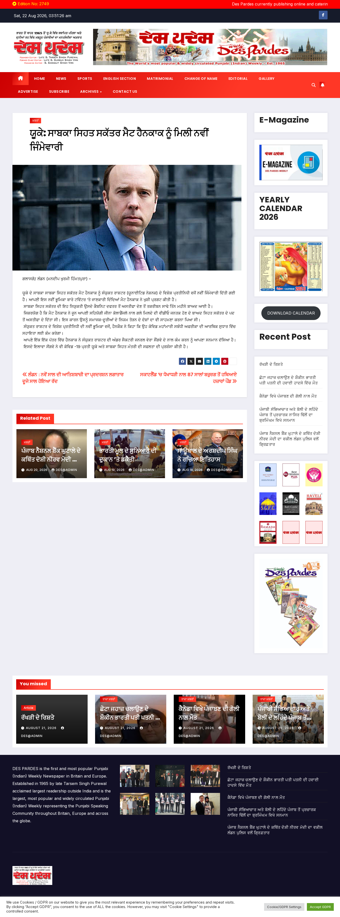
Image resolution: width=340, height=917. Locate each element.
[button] (314, 85)
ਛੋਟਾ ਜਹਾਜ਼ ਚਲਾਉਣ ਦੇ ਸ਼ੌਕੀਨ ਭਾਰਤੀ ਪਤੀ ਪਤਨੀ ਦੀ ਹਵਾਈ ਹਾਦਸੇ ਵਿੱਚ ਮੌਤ (130, 717)
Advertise (28, 91)
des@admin (66, 470)
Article (28, 708)
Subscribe (59, 91)
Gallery (267, 78)
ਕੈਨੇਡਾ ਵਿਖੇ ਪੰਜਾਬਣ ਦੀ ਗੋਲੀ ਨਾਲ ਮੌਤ (288, 396)
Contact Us (125, 91)
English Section (119, 78)
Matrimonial (160, 78)
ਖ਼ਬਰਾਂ (35, 120)
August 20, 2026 (278, 728)
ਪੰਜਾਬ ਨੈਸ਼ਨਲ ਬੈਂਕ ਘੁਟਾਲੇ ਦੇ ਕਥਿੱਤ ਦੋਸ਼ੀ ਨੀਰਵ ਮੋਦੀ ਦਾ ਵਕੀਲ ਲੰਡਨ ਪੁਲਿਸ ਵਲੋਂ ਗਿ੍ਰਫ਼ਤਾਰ (289, 439)
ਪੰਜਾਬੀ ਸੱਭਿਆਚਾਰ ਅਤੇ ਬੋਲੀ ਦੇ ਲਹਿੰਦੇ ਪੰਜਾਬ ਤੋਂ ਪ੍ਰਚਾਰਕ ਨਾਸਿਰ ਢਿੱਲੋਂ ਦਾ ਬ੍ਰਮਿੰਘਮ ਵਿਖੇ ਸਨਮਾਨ (288, 415)
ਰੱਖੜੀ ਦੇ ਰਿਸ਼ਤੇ (271, 364)
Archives (90, 91)
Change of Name (201, 78)
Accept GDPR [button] (320, 907)
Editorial (238, 78)
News (61, 78)
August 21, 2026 (41, 728)
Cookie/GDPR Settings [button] (284, 907)
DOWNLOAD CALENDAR (291, 313)
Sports (84, 78)
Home (39, 78)
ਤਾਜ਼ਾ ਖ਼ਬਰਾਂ (109, 699)
